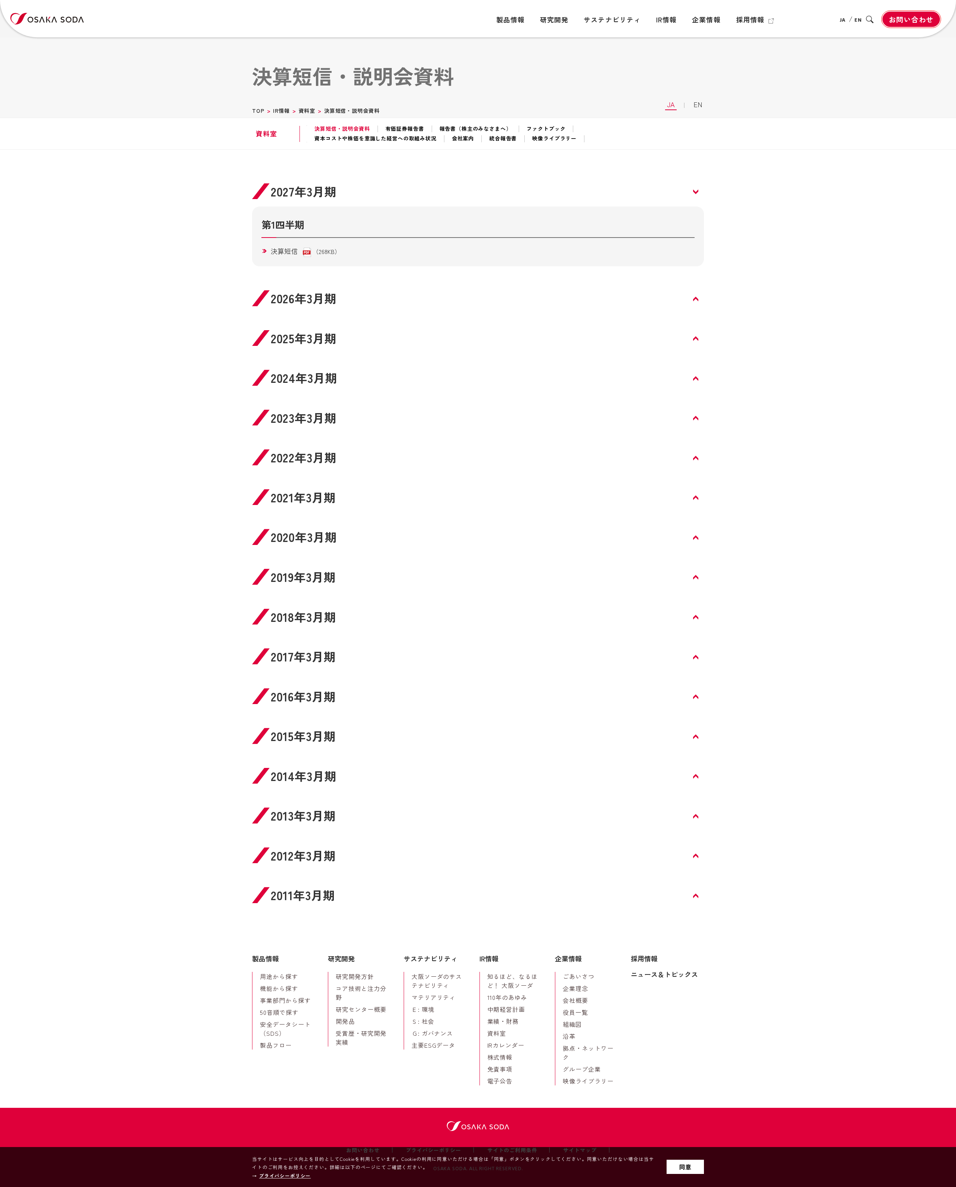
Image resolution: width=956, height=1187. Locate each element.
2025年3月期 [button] (304, 338)
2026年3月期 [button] (304, 298)
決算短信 (284, 251)
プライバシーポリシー (285, 1175)
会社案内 (463, 138)
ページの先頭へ (725, 944)
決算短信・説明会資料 (342, 129)
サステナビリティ (430, 958)
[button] (478, 418)
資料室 (307, 110)
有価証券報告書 (404, 128)
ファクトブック (546, 128)
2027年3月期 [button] (304, 191)
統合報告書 (503, 138)
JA (842, 20)
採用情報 (644, 958)
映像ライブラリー (554, 138)
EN (858, 20)
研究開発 (341, 958)
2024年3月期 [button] (304, 378)
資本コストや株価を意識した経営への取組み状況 (375, 138)
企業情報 (568, 958)
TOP (258, 110)
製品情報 (265, 958)
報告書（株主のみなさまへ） (476, 128)
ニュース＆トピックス (664, 974)
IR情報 (281, 110)
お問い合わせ (911, 19)
